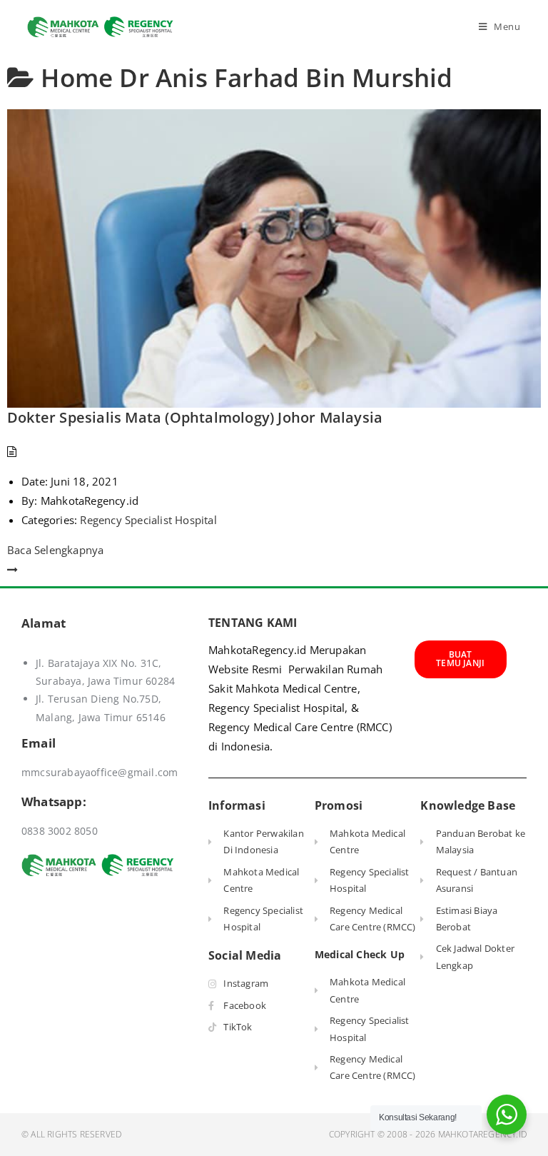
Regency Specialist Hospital (148, 520)
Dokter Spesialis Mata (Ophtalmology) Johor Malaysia (194, 417)
